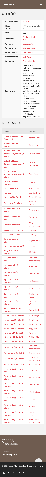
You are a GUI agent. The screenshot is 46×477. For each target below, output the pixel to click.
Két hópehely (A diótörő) (11, 266)
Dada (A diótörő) (11, 188)
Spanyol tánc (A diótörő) (11, 280)
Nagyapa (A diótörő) (12, 197)
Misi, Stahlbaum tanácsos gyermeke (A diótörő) (14, 174)
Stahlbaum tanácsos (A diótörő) (13, 137)
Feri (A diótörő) (10, 193)
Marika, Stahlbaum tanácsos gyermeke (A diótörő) (14, 153)
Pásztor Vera (34, 210)
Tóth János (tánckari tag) (34, 224)
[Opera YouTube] (18, 472)
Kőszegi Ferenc (35, 137)
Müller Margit (34, 315)
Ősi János (33, 217)
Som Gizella (33, 320)
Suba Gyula (33, 182)
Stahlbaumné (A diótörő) (11, 145)
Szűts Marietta (35, 377)
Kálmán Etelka (35, 310)
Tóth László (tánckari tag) (34, 259)
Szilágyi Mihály (34, 337)
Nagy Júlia (33, 328)
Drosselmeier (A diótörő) (11, 182)
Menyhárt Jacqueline (33, 163)
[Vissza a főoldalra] (10, 442)
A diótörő (27, 21)
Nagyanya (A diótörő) (13, 203)
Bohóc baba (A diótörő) (14, 234)
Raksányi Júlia (35, 188)
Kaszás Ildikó (34, 364)
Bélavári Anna (34, 153)
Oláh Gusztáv (28, 52)
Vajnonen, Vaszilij (30, 44)
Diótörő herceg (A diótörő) (12, 217)
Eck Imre (32, 230)
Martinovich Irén (34, 302)
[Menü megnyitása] (41, 4)
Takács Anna (34, 281)
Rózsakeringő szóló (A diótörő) (13, 370)
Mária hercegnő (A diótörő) (12, 210)
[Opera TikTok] (23, 472)
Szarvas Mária (34, 353)
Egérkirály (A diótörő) (13, 230)
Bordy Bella (33, 341)
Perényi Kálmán (35, 197)
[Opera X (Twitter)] (14, 472)
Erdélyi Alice (34, 266)
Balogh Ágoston (32, 413)
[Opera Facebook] (9, 472)
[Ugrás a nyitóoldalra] (9, 4)
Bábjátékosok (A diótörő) (11, 252)
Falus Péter (33, 174)
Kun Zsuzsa (33, 333)
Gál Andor (33, 252)
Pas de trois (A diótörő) (14, 353)
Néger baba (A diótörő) (14, 246)
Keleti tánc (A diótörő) (14, 315)
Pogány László (29, 61)
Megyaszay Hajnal (33, 202)
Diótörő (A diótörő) (12, 224)
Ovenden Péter (35, 193)
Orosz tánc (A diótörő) (13, 341)
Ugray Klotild (34, 273)
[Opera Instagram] (4, 472)
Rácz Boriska (34, 392)
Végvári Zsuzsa (35, 240)
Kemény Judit (34, 288)
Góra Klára (33, 370)
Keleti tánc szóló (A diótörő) (12, 309)
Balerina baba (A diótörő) (11, 240)
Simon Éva (33, 145)
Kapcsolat (10, 453)
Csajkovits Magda (33, 295)
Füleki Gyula (33, 234)
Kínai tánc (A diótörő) (13, 333)
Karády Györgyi (35, 324)
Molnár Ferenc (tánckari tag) (34, 420)
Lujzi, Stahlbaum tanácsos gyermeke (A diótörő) (14, 164)
